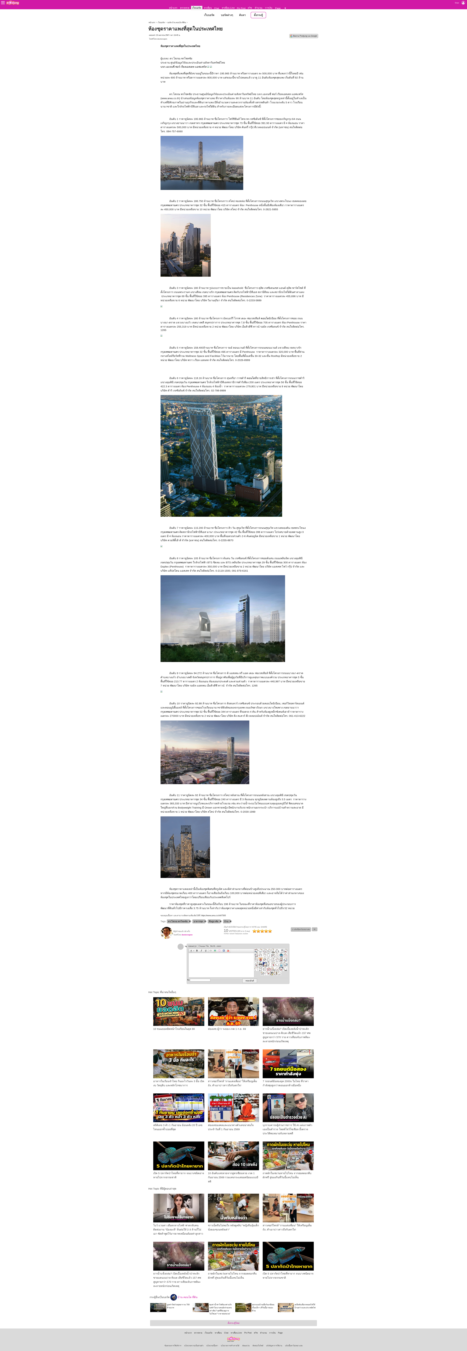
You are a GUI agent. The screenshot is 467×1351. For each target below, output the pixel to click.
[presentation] (191, 951)
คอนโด (265, 318)
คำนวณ (258, 8)
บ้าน (226, 921)
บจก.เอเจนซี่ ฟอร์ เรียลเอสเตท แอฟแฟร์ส (184, 66)
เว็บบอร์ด (196, 8)
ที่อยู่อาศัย (213, 921)
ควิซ (250, 8)
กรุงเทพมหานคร (210, 123)
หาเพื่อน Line (228, 8)
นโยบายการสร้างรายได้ (230, 1346)
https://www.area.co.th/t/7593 (213, 915)
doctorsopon (162, 39)
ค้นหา (242, 15)
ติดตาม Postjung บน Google (305, 36)
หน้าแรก (173, 8)
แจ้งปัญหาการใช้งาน (274, 1346)
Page (278, 8)
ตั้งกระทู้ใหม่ (233, 1323)
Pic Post (241, 8)
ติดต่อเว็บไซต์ (258, 1346)
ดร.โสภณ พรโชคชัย (178, 921)
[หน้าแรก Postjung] (12, 2)
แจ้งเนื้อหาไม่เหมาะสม (294, 1346)
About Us (246, 1346)
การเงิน (268, 8)
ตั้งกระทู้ (258, 15)
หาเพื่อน (208, 8)
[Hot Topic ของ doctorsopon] (167, 938)
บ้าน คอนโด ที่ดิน (187, 1297)
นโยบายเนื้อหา (212, 1346)
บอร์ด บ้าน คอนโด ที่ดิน (176, 22)
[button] (192, 951)
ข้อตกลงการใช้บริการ (173, 1346)
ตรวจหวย (184, 8)
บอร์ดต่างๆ (227, 15)
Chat (216, 8)
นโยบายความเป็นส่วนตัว (193, 1346)
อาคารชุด (198, 921)
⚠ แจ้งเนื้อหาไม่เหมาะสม (301, 929)
